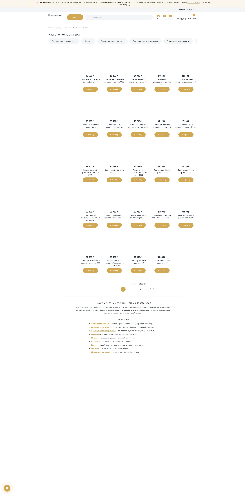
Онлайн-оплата (94, 9)
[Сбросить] (74, 130)
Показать (59, 130)
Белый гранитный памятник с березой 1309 (185, 125)
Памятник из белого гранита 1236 (162, 171)
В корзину (90, 89)
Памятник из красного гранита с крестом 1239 (138, 125)
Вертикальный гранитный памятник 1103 (114, 127)
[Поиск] (88, 17)
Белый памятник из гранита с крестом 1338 (114, 216)
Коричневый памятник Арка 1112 (114, 171)
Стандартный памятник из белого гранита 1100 (114, 80)
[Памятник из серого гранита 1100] (90, 107)
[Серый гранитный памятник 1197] (138, 242)
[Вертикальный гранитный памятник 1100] (138, 61)
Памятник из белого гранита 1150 (186, 171)
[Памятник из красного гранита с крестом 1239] (138, 107)
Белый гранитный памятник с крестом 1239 (186, 80)
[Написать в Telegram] (164, 16)
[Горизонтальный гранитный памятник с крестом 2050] (114, 242)
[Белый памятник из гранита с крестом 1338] (114, 197)
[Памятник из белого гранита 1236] (162, 152)
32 (193, 47)
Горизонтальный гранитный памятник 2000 (90, 172)
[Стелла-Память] (55, 17)
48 (196, 47)
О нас (50, 9)
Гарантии (68, 9)
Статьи (84, 9)
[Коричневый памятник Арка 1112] (114, 152)
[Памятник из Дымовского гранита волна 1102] (138, 152)
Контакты (105, 9)
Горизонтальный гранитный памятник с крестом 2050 (114, 263)
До (64, 56)
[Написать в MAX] (158, 16)
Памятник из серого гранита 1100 (90, 125)
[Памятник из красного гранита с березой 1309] (162, 197)
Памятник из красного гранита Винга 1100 (90, 80)
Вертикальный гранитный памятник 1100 (138, 81)
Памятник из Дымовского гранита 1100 (162, 81)
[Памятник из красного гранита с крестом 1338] (90, 242)
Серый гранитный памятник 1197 (138, 261)
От (51, 56)
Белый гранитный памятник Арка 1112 (138, 216)
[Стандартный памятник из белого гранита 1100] (114, 61)
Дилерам (76, 9)
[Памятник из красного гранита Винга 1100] (90, 61)
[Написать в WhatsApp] (170, 16)
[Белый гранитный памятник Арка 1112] (138, 197)
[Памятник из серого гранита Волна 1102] (186, 197)
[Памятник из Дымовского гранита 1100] (162, 61)
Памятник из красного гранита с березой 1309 (162, 216)
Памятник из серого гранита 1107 (162, 261)
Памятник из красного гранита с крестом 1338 (90, 261)
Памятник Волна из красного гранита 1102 (162, 125)
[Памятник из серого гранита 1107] (162, 242)
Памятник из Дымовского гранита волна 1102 (138, 172)
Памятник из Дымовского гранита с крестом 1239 (90, 217)
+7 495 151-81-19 (193, 2)
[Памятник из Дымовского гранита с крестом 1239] (90, 197)
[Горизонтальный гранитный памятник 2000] (90, 152)
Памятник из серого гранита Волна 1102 (186, 216)
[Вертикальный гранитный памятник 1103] (114, 107)
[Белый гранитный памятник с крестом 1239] (186, 61)
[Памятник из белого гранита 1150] (186, 152)
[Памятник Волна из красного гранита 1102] (162, 107)
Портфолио (58, 9)
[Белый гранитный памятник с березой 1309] (186, 107)
